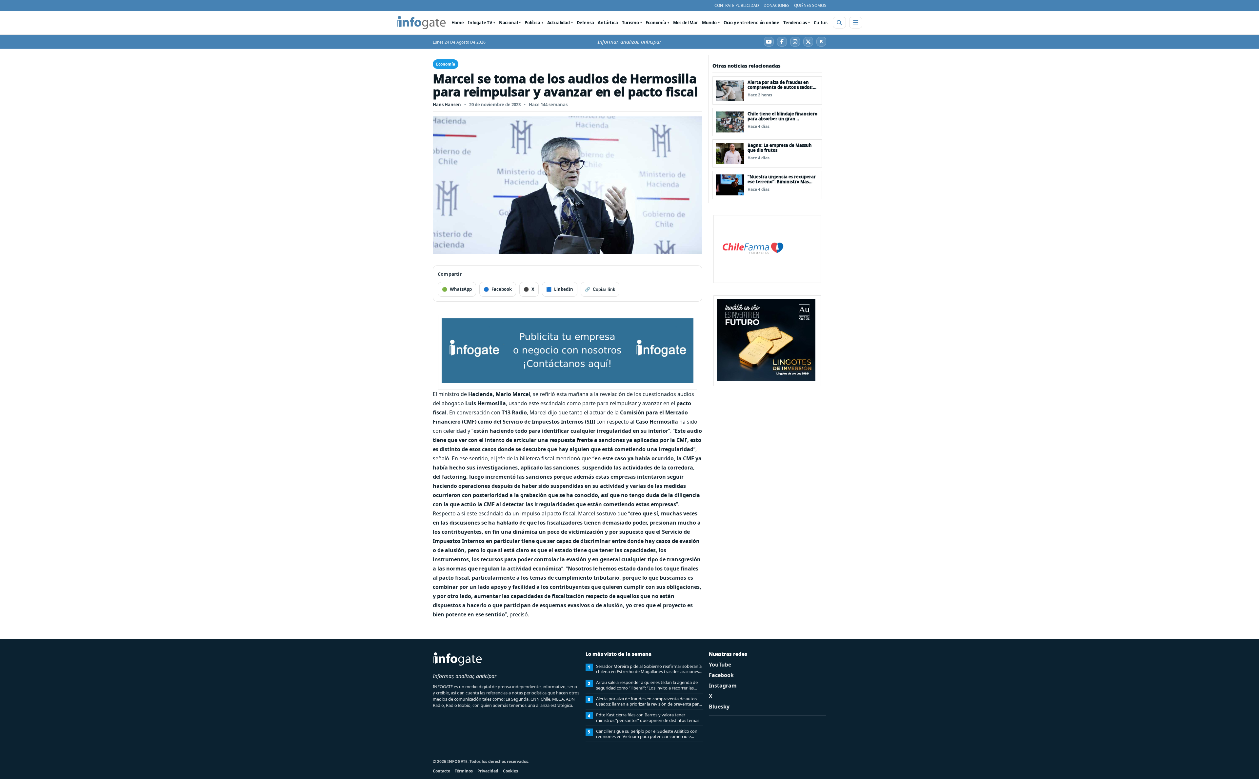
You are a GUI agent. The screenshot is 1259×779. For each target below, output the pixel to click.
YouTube (720, 664)
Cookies (510, 771)
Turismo (630, 23)
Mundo (709, 23)
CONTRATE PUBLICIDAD (736, 5)
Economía (656, 23)
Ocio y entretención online (751, 23)
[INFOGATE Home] (422, 22)
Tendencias (795, 23)
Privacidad (487, 771)
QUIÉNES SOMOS (810, 5)
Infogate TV (480, 23)
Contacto (441, 771)
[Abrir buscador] (839, 23)
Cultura (822, 23)
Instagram (723, 685)
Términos (464, 771)
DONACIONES (776, 5)
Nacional (508, 23)
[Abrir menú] (855, 23)
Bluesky (719, 706)
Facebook (721, 675)
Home (457, 23)
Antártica (608, 23)
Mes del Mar (685, 23)
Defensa (585, 23)
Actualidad (558, 23)
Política (532, 23)
